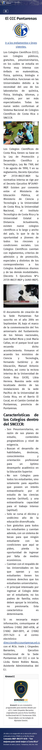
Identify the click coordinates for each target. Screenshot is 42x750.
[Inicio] (21, 2)
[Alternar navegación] (5, 11)
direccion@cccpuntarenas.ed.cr (21, 642)
